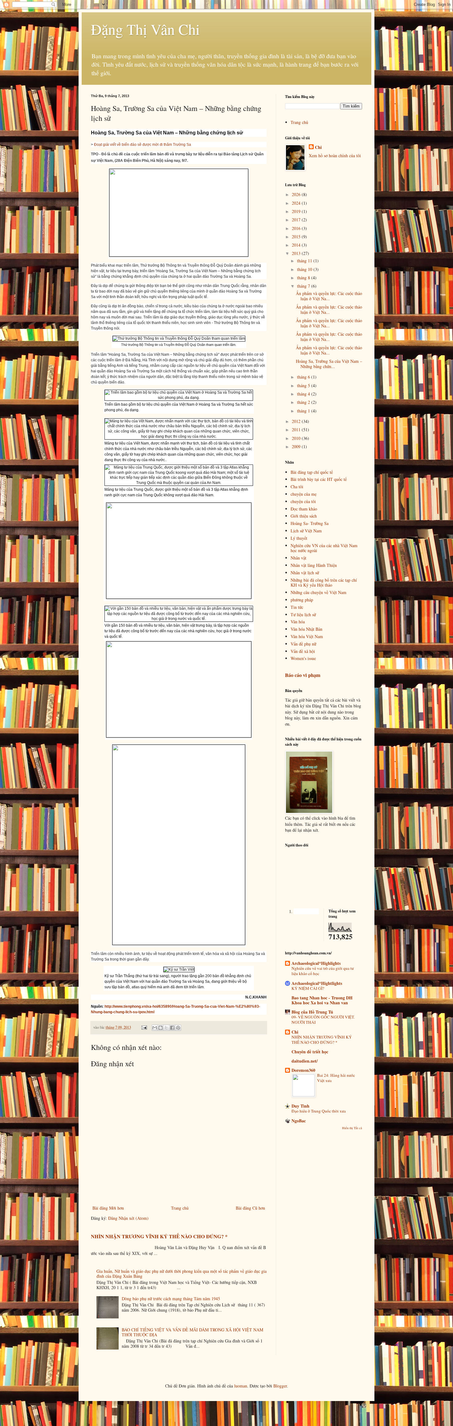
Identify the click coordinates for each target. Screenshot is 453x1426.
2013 (297, 253)
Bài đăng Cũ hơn (250, 1208)
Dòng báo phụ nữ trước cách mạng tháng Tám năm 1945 (171, 1298)
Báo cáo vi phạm (302, 675)
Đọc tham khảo (304, 509)
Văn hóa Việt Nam (307, 636)
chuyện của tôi (303, 501)
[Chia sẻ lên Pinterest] (178, 1028)
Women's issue (303, 658)
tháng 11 (305, 261)
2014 (297, 245)
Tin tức (297, 607)
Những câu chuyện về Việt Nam (318, 592)
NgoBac (299, 1120)
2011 (297, 429)
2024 (297, 203)
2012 (297, 421)
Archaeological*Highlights (316, 963)
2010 (297, 438)
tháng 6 (304, 377)
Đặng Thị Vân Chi (145, 29)
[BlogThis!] (160, 1028)
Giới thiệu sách (304, 516)
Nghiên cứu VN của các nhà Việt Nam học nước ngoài (324, 548)
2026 (297, 194)
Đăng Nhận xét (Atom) (128, 1218)
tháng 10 (305, 269)
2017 (297, 220)
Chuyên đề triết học (310, 1051)
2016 (297, 228)
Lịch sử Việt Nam (306, 531)
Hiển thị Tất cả (352, 1128)
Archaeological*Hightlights (317, 983)
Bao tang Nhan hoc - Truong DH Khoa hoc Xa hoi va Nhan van (322, 1000)
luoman (240, 1386)
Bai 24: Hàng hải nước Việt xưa (336, 1077)
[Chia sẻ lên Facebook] (172, 1028)
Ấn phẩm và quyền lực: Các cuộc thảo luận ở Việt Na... (329, 295)
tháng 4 (304, 394)
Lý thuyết (299, 538)
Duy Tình (300, 1106)
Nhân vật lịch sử (305, 573)
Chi (318, 147)
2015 (297, 237)
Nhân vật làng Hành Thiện (314, 565)
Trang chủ (180, 1208)
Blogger (280, 1386)
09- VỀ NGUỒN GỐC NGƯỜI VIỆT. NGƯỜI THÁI (323, 1019)
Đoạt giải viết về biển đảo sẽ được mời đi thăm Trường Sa (142, 144)
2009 (297, 446)
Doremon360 (303, 1070)
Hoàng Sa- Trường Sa (310, 523)
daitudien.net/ (305, 1061)
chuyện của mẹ (303, 494)
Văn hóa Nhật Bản (306, 629)
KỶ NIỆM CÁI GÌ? (308, 988)
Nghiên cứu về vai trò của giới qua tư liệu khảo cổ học (323, 970)
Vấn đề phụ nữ (303, 644)
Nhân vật (298, 558)
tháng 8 (304, 278)
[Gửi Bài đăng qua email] (144, 1027)
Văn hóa (298, 622)
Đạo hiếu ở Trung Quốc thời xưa (319, 1111)
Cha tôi (297, 487)
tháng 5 (304, 385)
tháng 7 (304, 286)
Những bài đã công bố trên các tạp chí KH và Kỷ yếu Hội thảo (324, 582)
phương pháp (302, 600)
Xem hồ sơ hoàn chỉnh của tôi (335, 155)
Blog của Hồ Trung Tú (312, 1012)
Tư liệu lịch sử (303, 614)
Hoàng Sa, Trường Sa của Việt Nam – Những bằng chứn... (329, 363)
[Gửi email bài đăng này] (155, 1028)
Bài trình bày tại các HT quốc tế (319, 479)
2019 (297, 211)
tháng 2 (304, 402)
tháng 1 (304, 411)
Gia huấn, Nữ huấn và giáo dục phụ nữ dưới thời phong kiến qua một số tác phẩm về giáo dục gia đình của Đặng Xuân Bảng (181, 1273)
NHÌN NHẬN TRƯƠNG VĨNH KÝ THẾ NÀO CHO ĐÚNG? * (159, 1236)
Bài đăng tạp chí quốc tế (312, 472)
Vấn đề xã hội (303, 651)
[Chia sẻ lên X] (166, 1028)
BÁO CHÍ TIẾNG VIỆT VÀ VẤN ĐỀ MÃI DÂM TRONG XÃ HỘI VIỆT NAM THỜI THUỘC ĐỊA (192, 1332)
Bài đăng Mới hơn (108, 1208)
